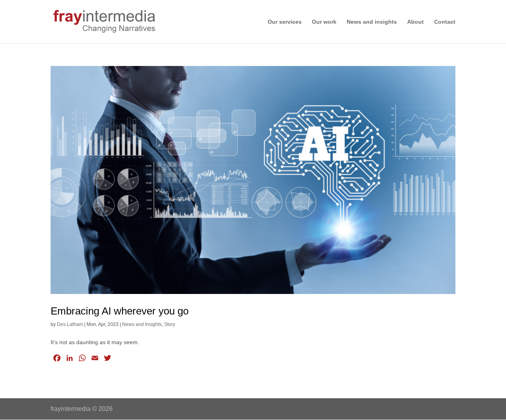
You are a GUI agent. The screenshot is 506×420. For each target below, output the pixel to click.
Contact (444, 22)
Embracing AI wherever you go (121, 311)
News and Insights (142, 324)
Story (169, 324)
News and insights (372, 22)
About (415, 22)
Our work (324, 22)
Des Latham (70, 324)
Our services (285, 22)
